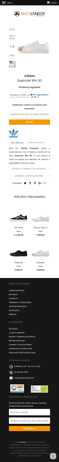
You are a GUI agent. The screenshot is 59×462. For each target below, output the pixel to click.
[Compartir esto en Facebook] (29, 183)
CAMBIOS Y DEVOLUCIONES (20, 345)
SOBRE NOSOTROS (16, 291)
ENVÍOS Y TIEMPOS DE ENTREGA (22, 337)
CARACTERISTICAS (36, 143)
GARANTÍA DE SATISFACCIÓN (20, 349)
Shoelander (22, 442)
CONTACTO (13, 298)
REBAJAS (12, 314)
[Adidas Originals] (13, 137)
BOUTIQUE (13, 295)
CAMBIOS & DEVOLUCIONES (29, 176)
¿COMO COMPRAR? (17, 333)
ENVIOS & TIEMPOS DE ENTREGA (29, 169)
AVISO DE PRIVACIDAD (18, 306)
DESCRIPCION (17, 143)
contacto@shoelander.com (24, 378)
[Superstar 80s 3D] (33, 41)
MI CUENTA (13, 329)
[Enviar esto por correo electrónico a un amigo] (44, 183)
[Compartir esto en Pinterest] (34, 183)
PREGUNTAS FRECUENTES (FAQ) (22, 353)
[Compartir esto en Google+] (39, 183)
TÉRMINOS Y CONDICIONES (20, 302)
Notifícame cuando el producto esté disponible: (29, 107)
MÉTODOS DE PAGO (17, 341)
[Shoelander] (29, 13)
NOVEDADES (14, 310)
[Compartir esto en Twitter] (25, 183)
